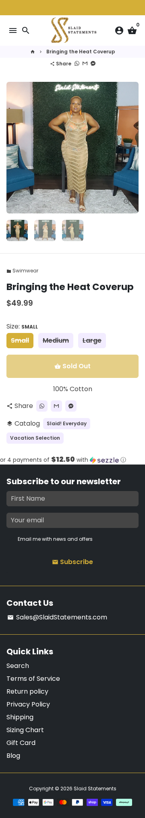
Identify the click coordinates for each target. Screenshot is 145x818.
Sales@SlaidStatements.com (57, 617)
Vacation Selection (35, 437)
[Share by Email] (85, 63)
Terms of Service (33, 678)
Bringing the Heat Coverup (80, 51)
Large (92, 340)
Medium (56, 340)
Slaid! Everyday (67, 423)
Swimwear (22, 270)
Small (20, 340)
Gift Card (20, 742)
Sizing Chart (25, 730)
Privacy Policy (28, 704)
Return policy (27, 691)
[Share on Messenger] (93, 63)
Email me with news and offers (55, 539)
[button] (72, 460)
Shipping (19, 717)
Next (131, 147)
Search (17, 665)
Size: (22, 326)
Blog (13, 755)
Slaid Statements (95, 788)
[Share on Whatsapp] (77, 63)
